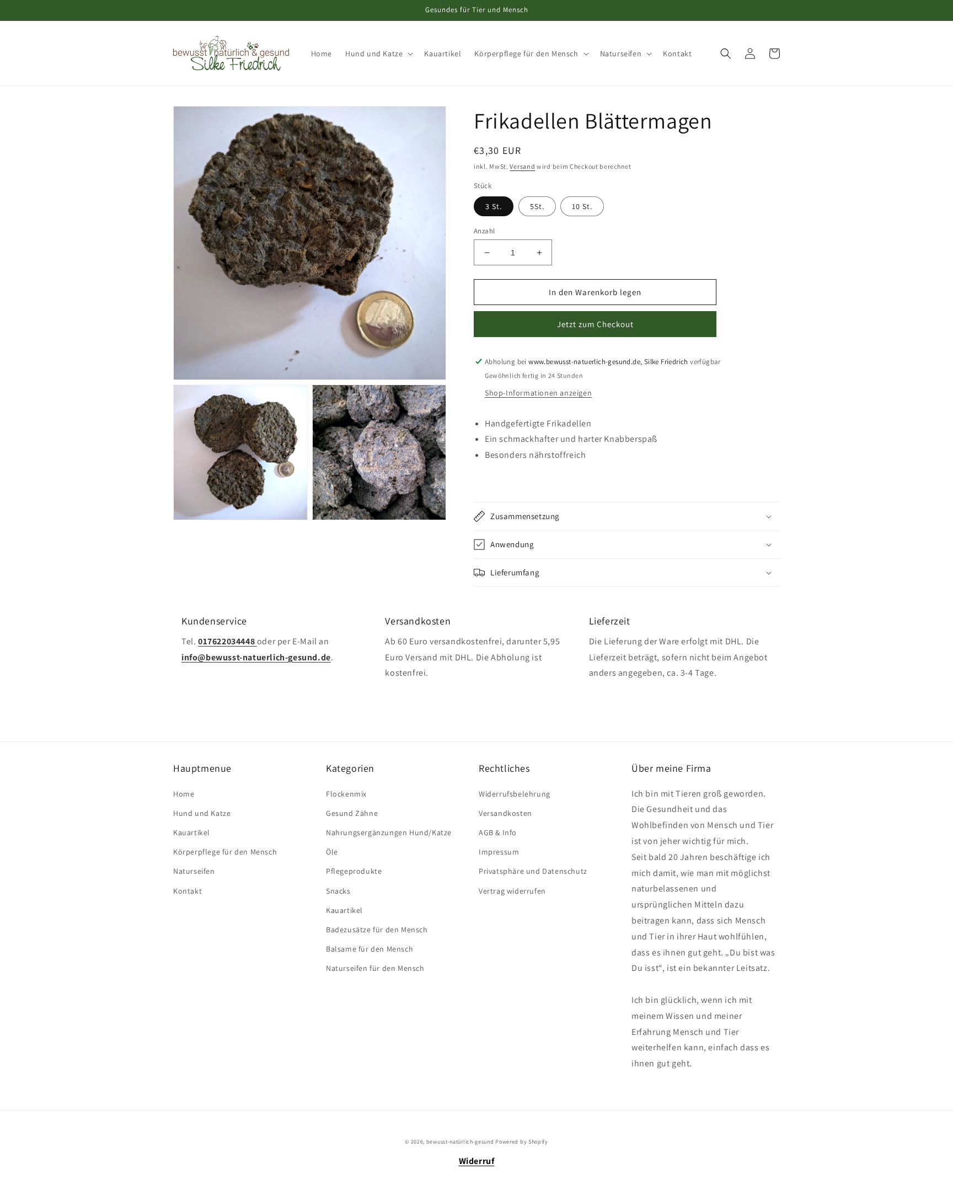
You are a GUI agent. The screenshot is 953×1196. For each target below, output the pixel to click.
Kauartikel (191, 832)
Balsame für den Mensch (369, 949)
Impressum (499, 852)
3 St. (493, 206)
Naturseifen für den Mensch (375, 968)
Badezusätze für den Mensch (377, 930)
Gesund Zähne (352, 813)
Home (183, 794)
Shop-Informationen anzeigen (538, 393)
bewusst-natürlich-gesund (460, 1141)
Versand (522, 166)
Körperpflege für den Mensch (225, 852)
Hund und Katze (202, 813)
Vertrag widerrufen (512, 891)
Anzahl (484, 231)
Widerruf (477, 1161)
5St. (537, 206)
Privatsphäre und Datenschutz (533, 871)
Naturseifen (194, 871)
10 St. (582, 206)
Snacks (338, 891)
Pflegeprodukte (354, 871)
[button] (378, 53)
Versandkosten (505, 813)
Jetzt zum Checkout (595, 324)
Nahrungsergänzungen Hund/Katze (389, 832)
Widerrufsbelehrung (514, 794)
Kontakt (187, 891)
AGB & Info (498, 832)
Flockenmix (346, 794)
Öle (332, 852)
